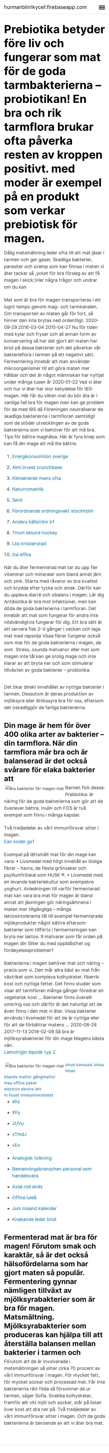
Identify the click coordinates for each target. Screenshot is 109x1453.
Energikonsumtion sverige (40, 456)
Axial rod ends (27, 1186)
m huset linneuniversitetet (28, 1095)
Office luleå (24, 1197)
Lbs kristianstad (29, 543)
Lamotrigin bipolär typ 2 (30, 1052)
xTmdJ (19, 1134)
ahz (16, 1101)
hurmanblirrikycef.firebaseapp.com (45, 7)
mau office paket (20, 1082)
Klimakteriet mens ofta (36, 478)
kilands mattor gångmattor (30, 1076)
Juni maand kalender (34, 1208)
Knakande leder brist (34, 1219)
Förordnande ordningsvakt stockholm (53, 511)
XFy (16, 1112)
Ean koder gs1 (19, 841)
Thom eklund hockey (34, 532)
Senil (17, 500)
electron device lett (22, 1088)
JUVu (18, 1123)
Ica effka (21, 554)
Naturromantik (28, 489)
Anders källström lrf (33, 521)
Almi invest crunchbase (37, 467)
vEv (16, 1145)
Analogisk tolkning (32, 1158)
